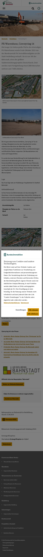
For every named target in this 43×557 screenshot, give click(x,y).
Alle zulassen (33, 310)
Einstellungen (21, 310)
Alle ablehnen (33, 314)
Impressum (25, 303)
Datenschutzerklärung (12, 303)
